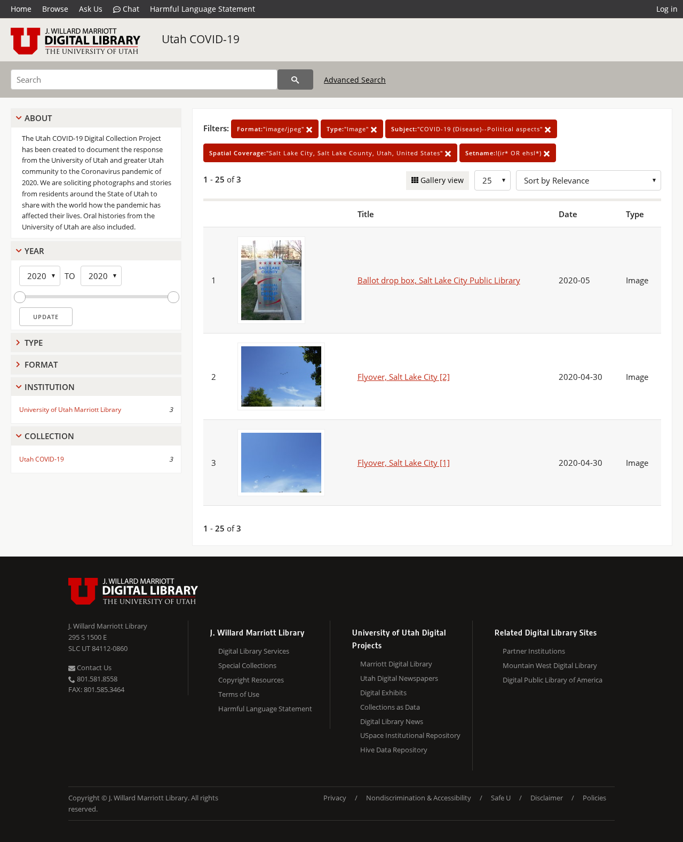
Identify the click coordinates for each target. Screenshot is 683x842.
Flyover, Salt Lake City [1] (404, 462)
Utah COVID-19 (201, 38)
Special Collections (247, 665)
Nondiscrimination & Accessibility (418, 798)
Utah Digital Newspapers (399, 678)
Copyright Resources (251, 680)
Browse (55, 9)
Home (21, 9)
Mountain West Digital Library (550, 665)
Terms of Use (238, 694)
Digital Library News (391, 721)
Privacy (334, 798)
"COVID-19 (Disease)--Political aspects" (468, 129)
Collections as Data (390, 707)
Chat (130, 9)
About (38, 118)
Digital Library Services (253, 651)
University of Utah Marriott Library (70, 409)
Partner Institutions (534, 651)
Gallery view (441, 180)
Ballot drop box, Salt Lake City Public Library (439, 280)
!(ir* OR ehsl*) (504, 153)
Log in (667, 9)
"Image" (349, 129)
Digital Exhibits (383, 692)
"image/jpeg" (271, 129)
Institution (50, 387)
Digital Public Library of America (552, 680)
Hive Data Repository (393, 749)
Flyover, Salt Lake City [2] (404, 376)
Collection (49, 436)
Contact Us (93, 667)
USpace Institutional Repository (410, 735)
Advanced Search (355, 80)
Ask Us (90, 9)
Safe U (501, 798)
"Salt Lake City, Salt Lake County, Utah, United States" (327, 153)
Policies (594, 798)
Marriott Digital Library (396, 664)
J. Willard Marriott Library (107, 626)
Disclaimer (546, 798)
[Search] (295, 79)
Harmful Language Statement (202, 9)
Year (34, 250)
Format (41, 364)
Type (34, 342)
